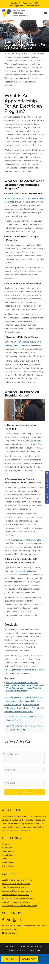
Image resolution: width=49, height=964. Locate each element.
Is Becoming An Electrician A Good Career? (25, 685)
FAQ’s (4, 858)
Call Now (29, 959)
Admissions (7, 847)
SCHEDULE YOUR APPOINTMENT (47, 488)
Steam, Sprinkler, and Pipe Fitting (16, 883)
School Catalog (8, 855)
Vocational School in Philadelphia (18, 711)
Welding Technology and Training (17, 880)
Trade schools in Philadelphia (30, 708)
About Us (6, 844)
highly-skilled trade (32, 440)
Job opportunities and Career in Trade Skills (23, 697)
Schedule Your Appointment (24, 3)
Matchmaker (7, 862)
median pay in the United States (28, 540)
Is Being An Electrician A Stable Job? (22, 682)
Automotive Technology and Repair (17, 898)
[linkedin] (21, 920)
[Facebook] (4, 920)
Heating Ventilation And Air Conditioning (20, 905)
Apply (10, 959)
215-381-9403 (33, 5)
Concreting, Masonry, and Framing (17, 891)
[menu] (45, 13)
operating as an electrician (20, 571)
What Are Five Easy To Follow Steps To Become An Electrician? (23, 689)
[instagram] (9, 920)
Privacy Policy (33, 950)
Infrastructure (8, 851)
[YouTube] (15, 920)
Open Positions (8, 866)
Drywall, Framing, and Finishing (16, 902)
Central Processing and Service (15, 894)
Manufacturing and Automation (15, 887)
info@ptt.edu (18, 5)
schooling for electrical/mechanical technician (24, 669)
